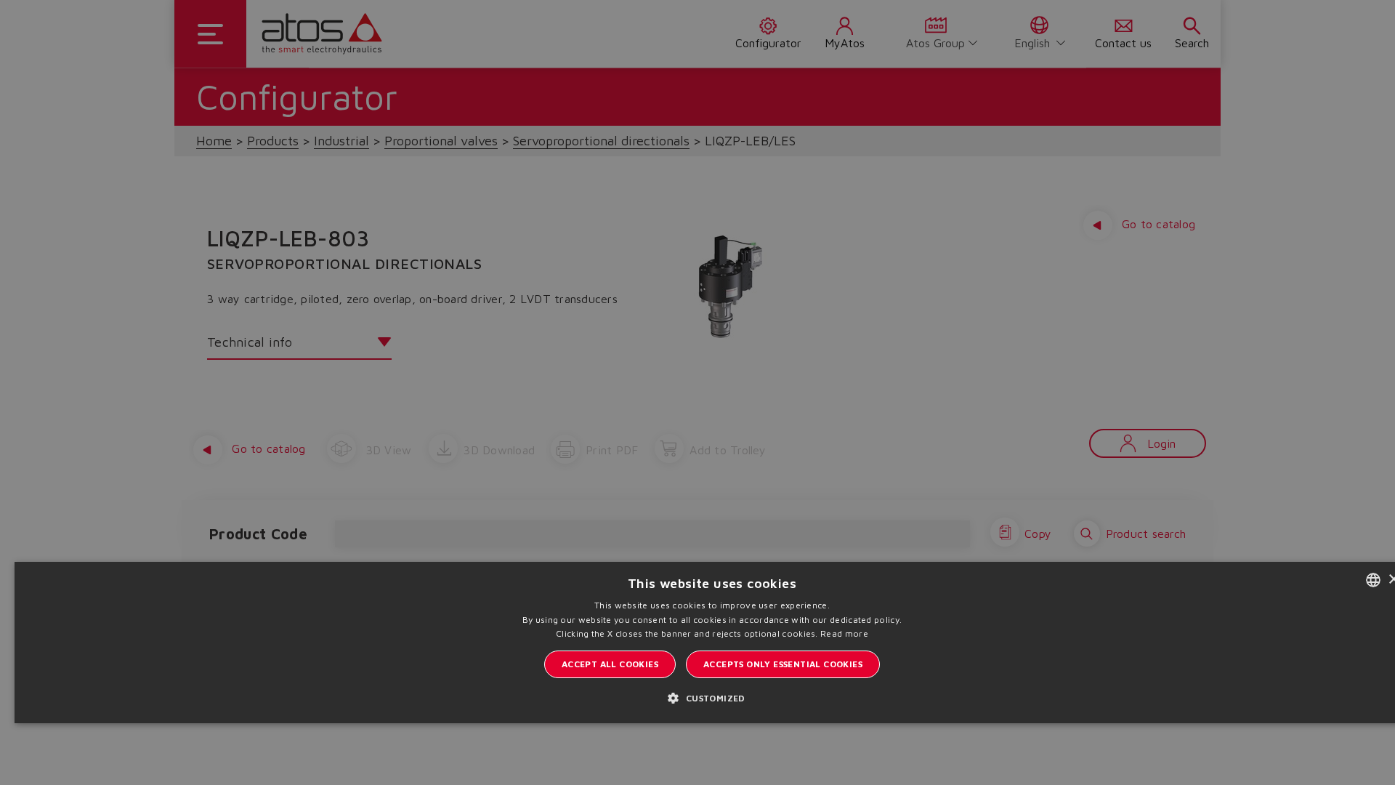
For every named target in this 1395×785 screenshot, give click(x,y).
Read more (844, 633)
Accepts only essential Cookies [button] (782, 664)
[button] (712, 697)
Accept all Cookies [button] (610, 664)
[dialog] (697, 392)
